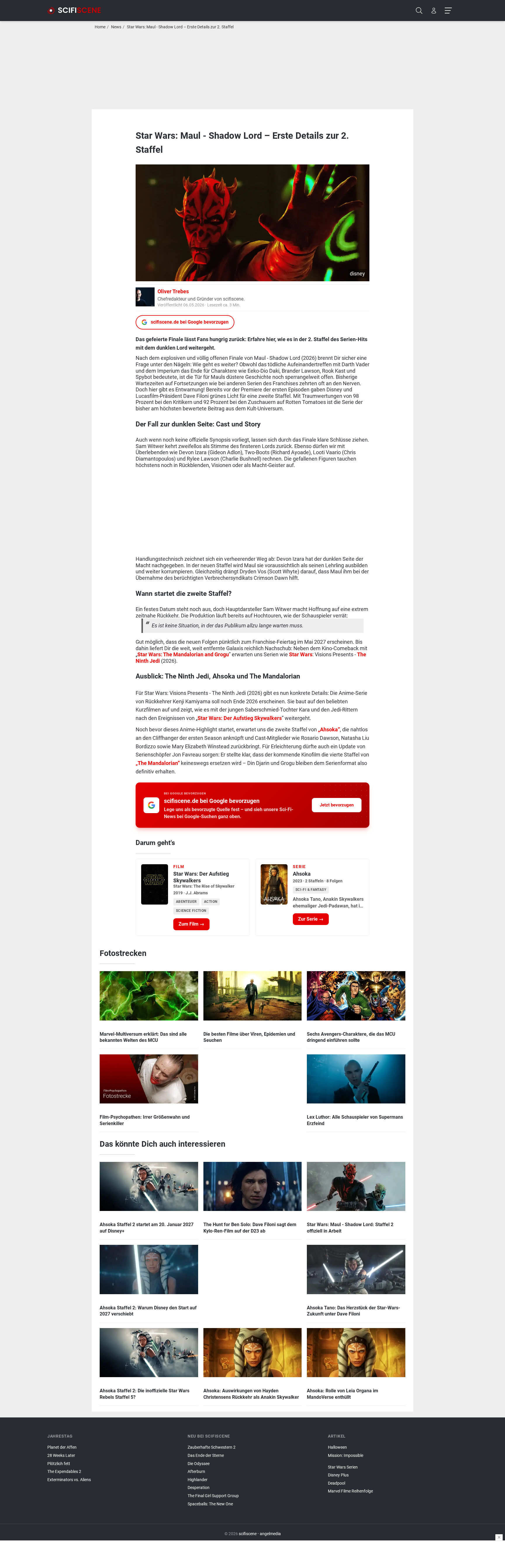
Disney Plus (338, 1475)
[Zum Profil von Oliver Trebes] (145, 296)
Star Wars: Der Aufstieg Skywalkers (240, 718)
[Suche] (419, 10)
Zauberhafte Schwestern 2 (212, 1447)
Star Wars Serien (343, 1467)
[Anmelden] (433, 10)
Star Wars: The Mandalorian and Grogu (183, 654)
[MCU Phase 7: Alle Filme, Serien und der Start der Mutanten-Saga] (393, 1462)
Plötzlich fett (58, 1463)
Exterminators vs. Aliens (69, 1479)
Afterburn (196, 1471)
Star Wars (300, 654)
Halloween (337, 1447)
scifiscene (248, 1533)
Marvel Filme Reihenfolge (350, 1491)
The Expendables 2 (64, 1471)
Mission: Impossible (345, 1455)
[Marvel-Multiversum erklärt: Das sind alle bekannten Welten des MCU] (393, 1461)
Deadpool (336, 1483)
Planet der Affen (62, 1447)
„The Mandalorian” (158, 763)
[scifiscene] (76, 10)
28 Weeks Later (61, 1455)
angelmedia (270, 1533)
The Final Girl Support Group (213, 1495)
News (116, 27)
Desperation (199, 1487)
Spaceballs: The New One (210, 1504)
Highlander (197, 1479)
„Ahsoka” (329, 729)
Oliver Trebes (173, 291)
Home (100, 27)
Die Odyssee (199, 1463)
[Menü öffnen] (448, 10)
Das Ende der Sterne (206, 1455)
